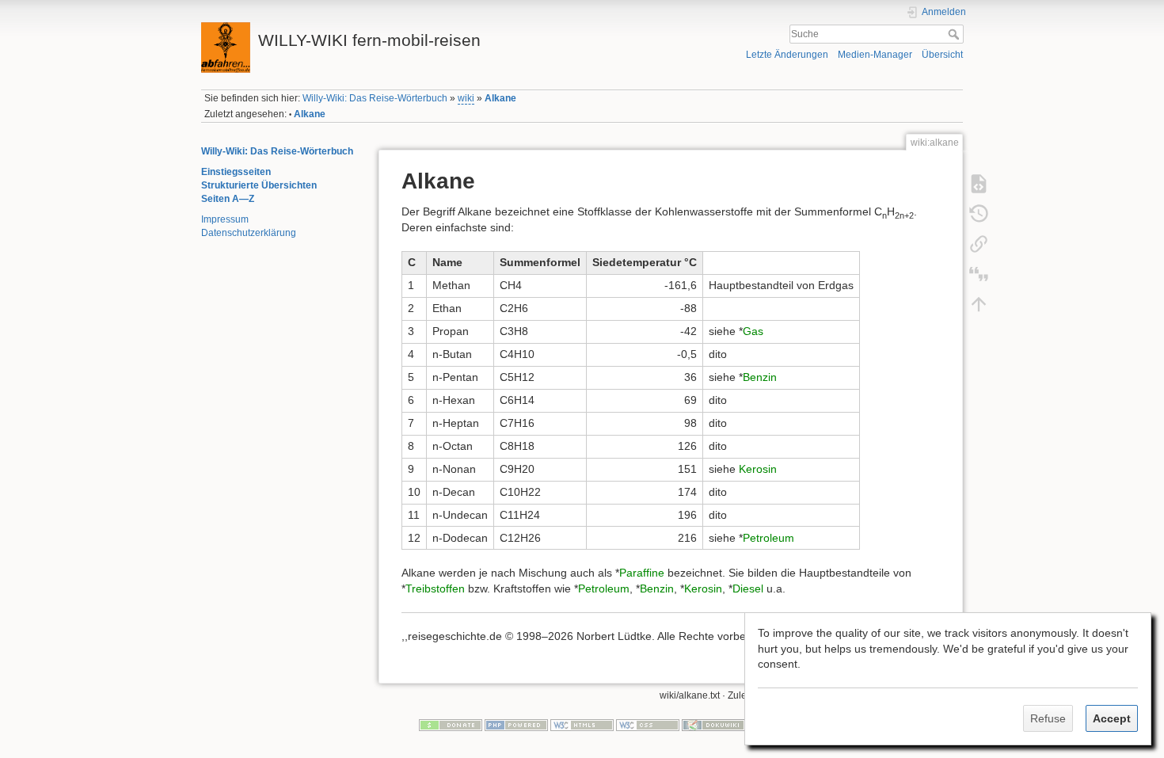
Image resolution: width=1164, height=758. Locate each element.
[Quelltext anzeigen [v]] (978, 183)
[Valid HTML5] (582, 723)
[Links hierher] (978, 243)
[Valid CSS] (647, 723)
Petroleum (768, 537)
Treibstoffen (435, 588)
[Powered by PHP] (516, 723)
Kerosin (758, 469)
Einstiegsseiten (236, 171)
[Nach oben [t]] (978, 303)
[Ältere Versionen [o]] (978, 213)
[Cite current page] (978, 273)
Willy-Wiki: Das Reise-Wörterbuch (374, 98)
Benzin (760, 377)
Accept (1112, 718)
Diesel (747, 588)
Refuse (1048, 718)
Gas (753, 331)
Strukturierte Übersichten (259, 185)
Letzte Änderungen (787, 54)
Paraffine (641, 572)
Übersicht (942, 54)
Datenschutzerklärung (248, 232)
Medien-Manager (875, 54)
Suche (955, 34)
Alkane (500, 98)
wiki (466, 98)
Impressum (225, 219)
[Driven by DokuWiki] (713, 723)
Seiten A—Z (227, 198)
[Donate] (450, 723)
